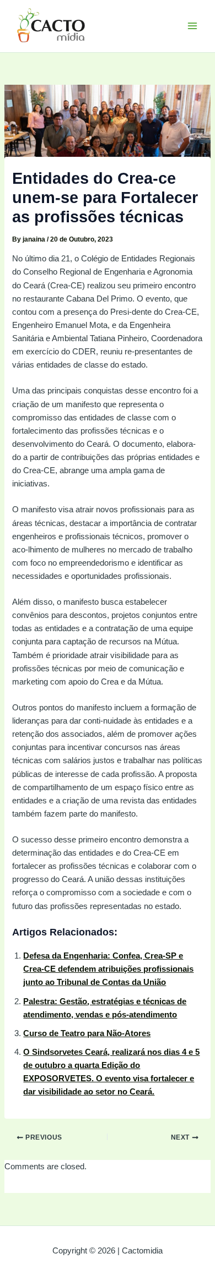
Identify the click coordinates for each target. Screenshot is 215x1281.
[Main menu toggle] (192, 25)
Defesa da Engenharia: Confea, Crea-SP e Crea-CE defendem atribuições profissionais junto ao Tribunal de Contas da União (108, 969)
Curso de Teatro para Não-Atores (86, 1033)
